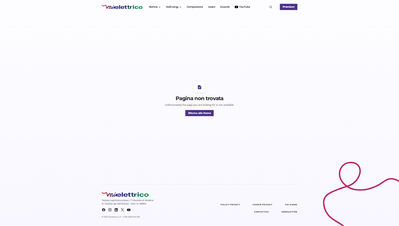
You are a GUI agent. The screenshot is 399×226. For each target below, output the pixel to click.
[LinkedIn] (116, 210)
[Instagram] (110, 210)
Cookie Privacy (262, 204)
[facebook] (103, 210)
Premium (289, 6)
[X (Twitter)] (122, 210)
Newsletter (289, 212)
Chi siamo (291, 204)
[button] (271, 7)
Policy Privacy (230, 204)
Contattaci (261, 212)
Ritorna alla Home (199, 113)
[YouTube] (129, 210)
